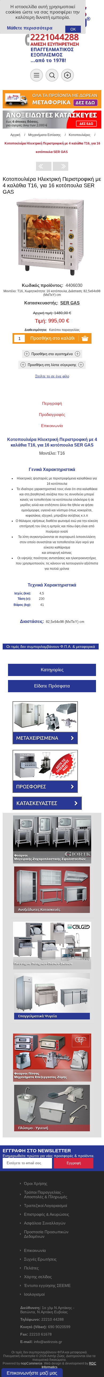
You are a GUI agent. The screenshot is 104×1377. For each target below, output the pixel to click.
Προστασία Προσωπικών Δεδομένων (46, 1234)
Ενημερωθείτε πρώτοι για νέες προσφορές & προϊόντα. (48, 1156)
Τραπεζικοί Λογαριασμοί (45, 1205)
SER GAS (70, 303)
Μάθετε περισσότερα (29, 28)
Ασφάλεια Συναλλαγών (45, 1223)
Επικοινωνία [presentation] (52, 425)
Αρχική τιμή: (43, 313)
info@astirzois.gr (48, 1342)
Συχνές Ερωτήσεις (40, 1259)
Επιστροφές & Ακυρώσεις (46, 1214)
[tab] (52, 403)
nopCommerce (31, 1363)
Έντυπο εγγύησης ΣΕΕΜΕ (47, 1285)
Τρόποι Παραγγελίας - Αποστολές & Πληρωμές (45, 1194)
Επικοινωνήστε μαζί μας (32, 1373)
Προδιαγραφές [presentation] (52, 414)
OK (73, 29)
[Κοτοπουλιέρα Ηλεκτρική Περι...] (60, 166)
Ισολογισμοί (34, 1294)
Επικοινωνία (35, 1250)
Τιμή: (41, 321)
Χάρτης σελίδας (38, 1276)
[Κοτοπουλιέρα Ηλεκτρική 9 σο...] (43, 166)
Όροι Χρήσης (35, 1183)
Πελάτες (31, 1268)
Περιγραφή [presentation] (52, 403)
